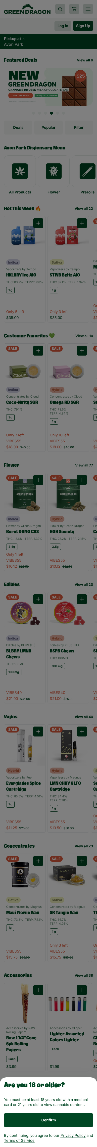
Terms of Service (19, 1140)
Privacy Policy (73, 1135)
